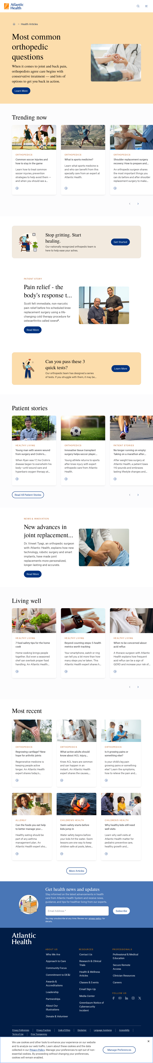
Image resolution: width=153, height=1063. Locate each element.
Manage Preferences (119, 1049)
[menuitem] (53, 954)
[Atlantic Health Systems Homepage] (14, 6)
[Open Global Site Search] (138, 6)
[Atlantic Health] (14, 24)
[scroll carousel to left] (130, 204)
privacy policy (95, 918)
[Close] (148, 1041)
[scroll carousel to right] (138, 204)
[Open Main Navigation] (146, 6)
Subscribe (121, 910)
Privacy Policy (37, 1049)
